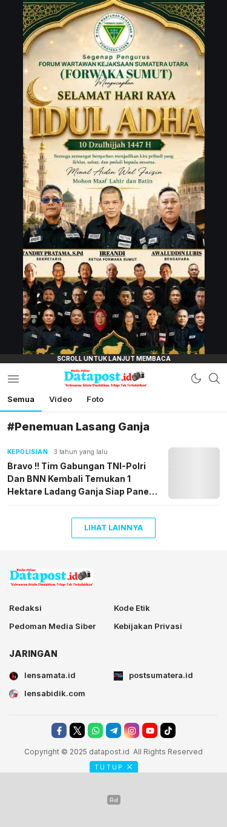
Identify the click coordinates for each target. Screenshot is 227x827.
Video (60, 399)
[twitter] (77, 730)
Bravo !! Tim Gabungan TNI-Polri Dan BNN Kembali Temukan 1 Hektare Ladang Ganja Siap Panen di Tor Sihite (80, 479)
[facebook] (59, 730)
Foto (95, 399)
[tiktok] (168, 730)
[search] (214, 378)
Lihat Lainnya (113, 527)
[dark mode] (196, 378)
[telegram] (113, 730)
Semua (21, 399)
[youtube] (149, 730)
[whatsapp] (95, 730)
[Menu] (13, 378)
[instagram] (131, 730)
